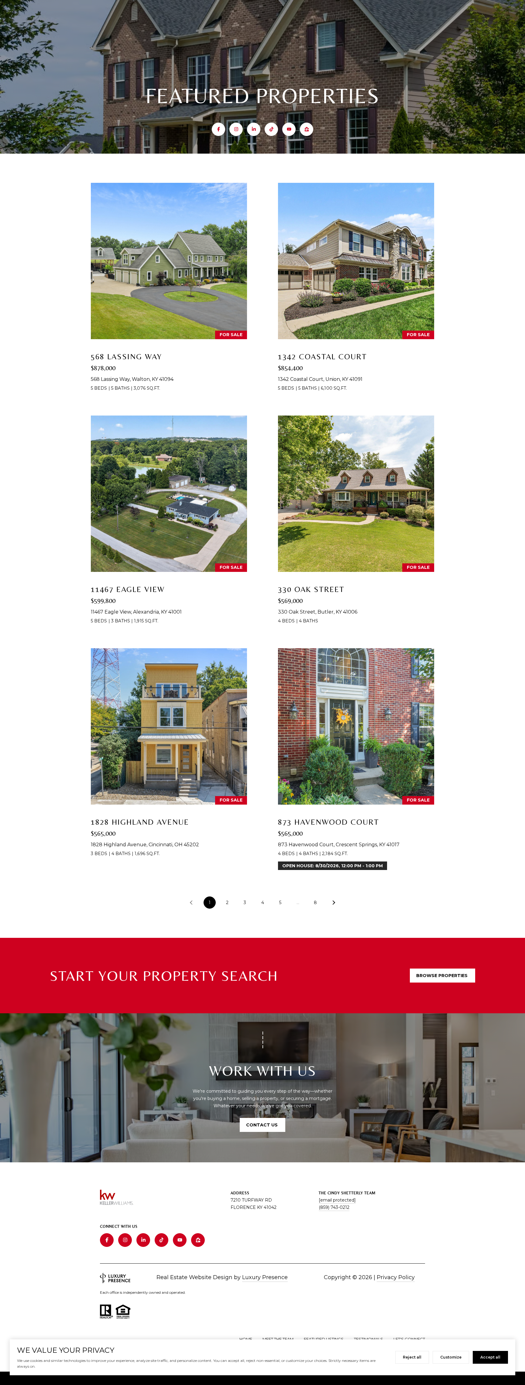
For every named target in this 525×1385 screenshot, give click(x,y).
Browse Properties (442, 975)
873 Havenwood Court (328, 821)
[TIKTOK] (271, 129)
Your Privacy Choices (262, 1378)
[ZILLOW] (306, 129)
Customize (451, 1357)
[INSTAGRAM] (236, 129)
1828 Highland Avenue (140, 821)
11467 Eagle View (128, 589)
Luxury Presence (265, 1277)
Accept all (490, 1357)
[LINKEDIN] (253, 129)
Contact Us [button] (262, 1125)
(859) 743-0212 (334, 1207)
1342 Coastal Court (322, 356)
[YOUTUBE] (289, 129)
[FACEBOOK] (218, 129)
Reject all (412, 1357)
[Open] (169, 261)
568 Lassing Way (126, 356)
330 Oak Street (311, 589)
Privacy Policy (396, 1277)
